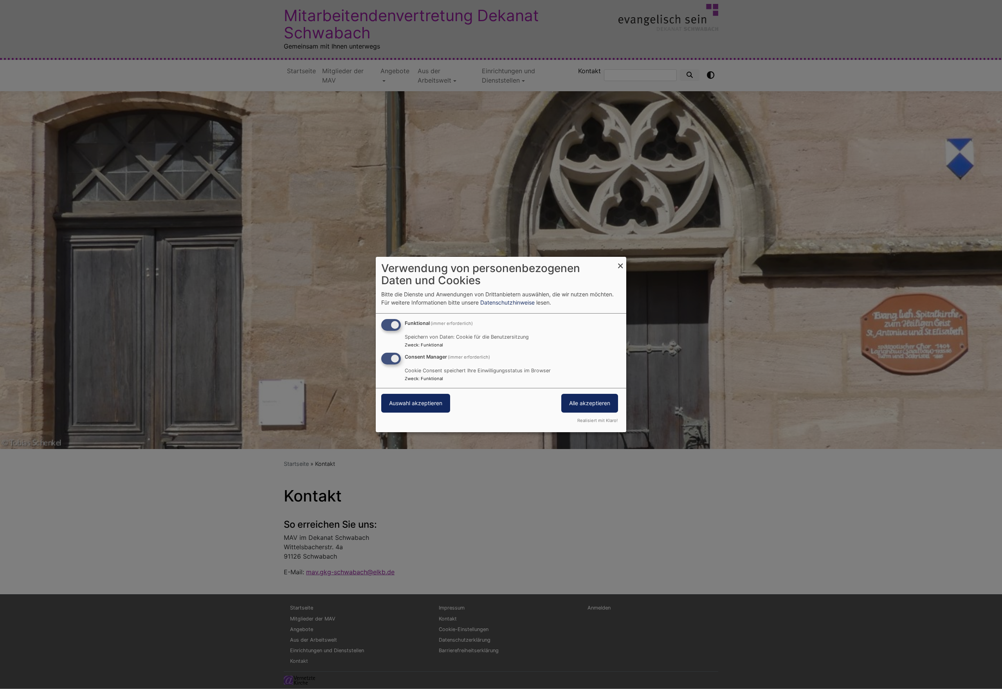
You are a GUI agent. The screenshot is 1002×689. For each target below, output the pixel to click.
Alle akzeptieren (589, 403)
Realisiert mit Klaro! (597, 420)
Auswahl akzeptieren (415, 403)
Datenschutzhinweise (507, 302)
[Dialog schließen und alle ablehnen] (620, 262)
